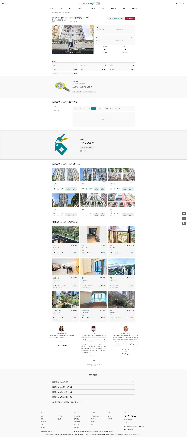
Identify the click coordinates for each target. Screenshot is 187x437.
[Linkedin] (132, 416)
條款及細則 (50, 431)
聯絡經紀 (131, 18)
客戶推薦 (76, 424)
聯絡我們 (110, 419)
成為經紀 (60, 419)
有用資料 (93, 412)
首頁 (53, 12)
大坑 (60, 12)
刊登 (42, 424)
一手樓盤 (43, 427)
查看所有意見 (93, 365)
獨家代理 (43, 421)
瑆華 (83, 278)
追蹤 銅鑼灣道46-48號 (117, 18)
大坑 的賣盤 (91, 92)
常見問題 (110, 416)
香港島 (56, 12)
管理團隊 (76, 419)
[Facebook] (128, 416)
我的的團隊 (77, 421)
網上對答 (93, 419)
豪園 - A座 (56, 278)
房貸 (92, 424)
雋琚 (54, 245)
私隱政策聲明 (44, 431)
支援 (109, 412)
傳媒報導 (76, 427)
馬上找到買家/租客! (86, 147)
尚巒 (111, 278)
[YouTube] (135, 416)
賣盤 (42, 416)
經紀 (59, 412)
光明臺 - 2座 (57, 310)
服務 (42, 412)
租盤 (42, 419)
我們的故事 (77, 416)
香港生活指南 (94, 421)
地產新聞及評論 (95, 416)
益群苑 (112, 310)
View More (104, 52)
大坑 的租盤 (79, 92)
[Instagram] (125, 416)
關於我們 (76, 412)
